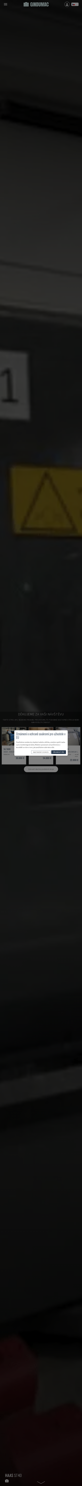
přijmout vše (58, 752)
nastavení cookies (41, 752)
